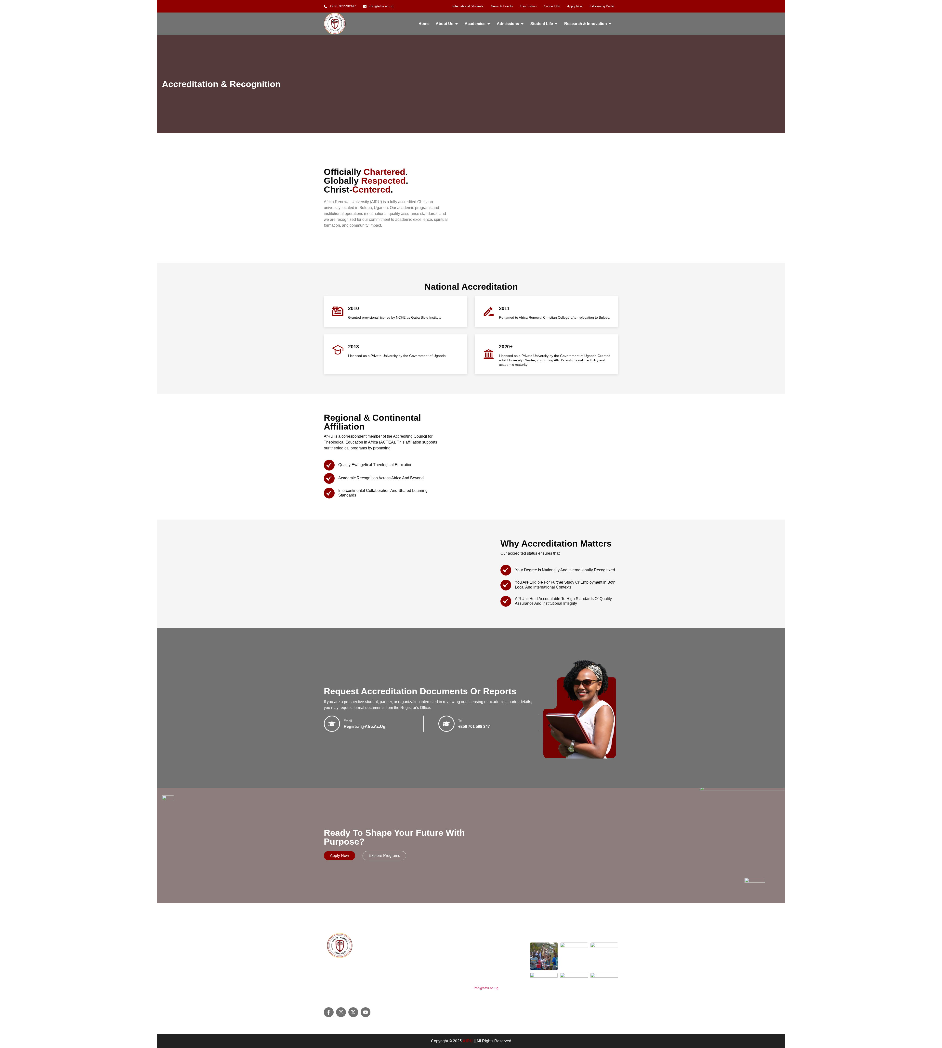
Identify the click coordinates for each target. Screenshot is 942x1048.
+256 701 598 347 (474, 726)
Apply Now (574, 6)
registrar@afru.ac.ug (364, 726)
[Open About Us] (456, 24)
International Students (468, 6)
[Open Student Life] (556, 24)
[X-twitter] (353, 1012)
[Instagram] (341, 1012)
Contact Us (552, 6)
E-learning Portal (602, 6)
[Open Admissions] (522, 24)
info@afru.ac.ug (486, 988)
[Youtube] (365, 1012)
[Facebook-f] (329, 1012)
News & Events (502, 6)
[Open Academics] (489, 24)
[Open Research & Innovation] (610, 24)
